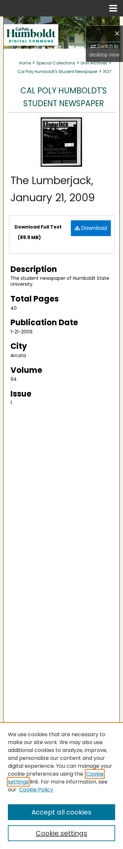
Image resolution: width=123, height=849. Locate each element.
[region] (61, 785)
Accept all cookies (61, 812)
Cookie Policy (36, 789)
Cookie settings (61, 833)
